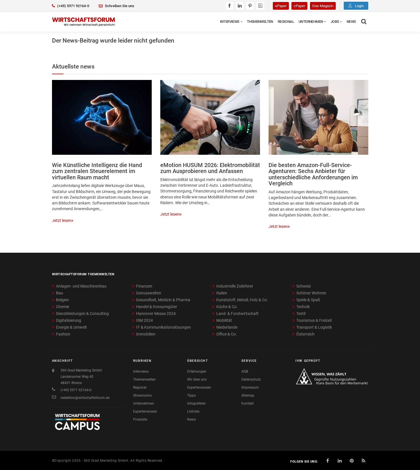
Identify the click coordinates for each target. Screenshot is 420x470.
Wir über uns (197, 379)
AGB (244, 371)
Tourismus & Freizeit (314, 320)
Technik (303, 306)
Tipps (191, 395)
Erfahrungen (196, 371)
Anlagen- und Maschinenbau (81, 286)
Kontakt (247, 403)
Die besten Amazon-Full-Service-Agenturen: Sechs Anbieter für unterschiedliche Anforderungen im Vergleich (313, 174)
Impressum (250, 387)
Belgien (62, 300)
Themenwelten (260, 21)
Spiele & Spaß (308, 300)
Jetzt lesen (61, 220)
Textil (300, 313)
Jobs (335, 21)
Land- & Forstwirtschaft (237, 313)
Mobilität (224, 320)
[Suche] (362, 21)
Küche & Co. (227, 306)
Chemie (62, 306)
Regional (286, 21)
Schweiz (303, 286)
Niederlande (226, 327)
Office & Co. (226, 334)
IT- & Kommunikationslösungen (163, 327)
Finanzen (144, 286)
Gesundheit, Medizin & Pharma (163, 300)
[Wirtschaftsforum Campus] (77, 424)
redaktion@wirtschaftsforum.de (85, 398)
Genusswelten (148, 293)
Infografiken (196, 403)
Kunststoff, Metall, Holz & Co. (242, 300)
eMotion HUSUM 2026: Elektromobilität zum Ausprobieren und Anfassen (210, 168)
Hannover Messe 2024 (156, 313)
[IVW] (331, 376)
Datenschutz (251, 379)
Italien (221, 293)
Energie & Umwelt (71, 327)
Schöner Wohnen (311, 293)
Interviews (229, 21)
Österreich (305, 334)
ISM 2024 (144, 320)
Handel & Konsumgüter (156, 306)
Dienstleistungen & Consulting (82, 313)
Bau (59, 293)
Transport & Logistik (314, 327)
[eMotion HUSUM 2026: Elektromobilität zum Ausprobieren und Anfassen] (210, 117)
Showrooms (142, 395)
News (351, 21)
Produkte (140, 419)
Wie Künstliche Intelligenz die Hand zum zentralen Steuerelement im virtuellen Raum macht (97, 171)
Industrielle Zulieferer (234, 286)
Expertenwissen (145, 411)
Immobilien (145, 334)
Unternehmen (311, 21)
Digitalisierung (68, 320)
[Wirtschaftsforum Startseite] (83, 22)
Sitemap (247, 395)
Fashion (63, 334)
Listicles (193, 411)
